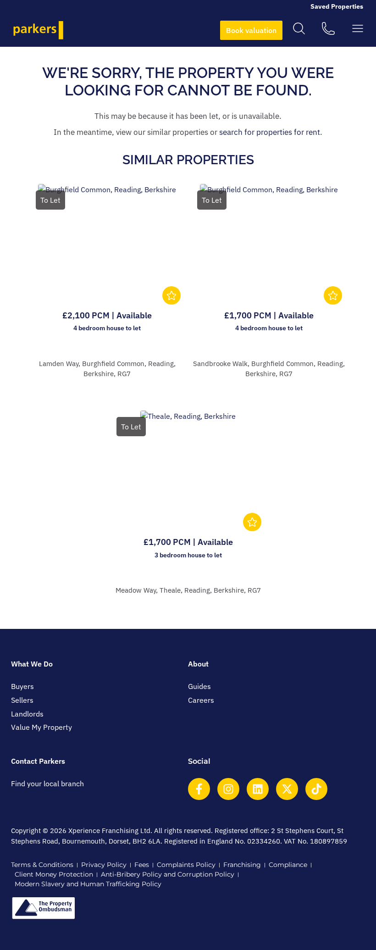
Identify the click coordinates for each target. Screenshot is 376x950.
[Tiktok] (316, 789)
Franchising (242, 865)
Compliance (288, 865)
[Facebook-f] (199, 789)
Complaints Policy (186, 865)
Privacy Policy (104, 865)
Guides (199, 686)
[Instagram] (228, 789)
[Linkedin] (258, 789)
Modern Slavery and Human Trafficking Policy (88, 884)
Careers (201, 700)
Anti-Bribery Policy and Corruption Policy (167, 874)
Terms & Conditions (42, 865)
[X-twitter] (287, 789)
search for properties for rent (269, 132)
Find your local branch (47, 783)
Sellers (22, 700)
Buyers (22, 686)
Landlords (27, 713)
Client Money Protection (54, 874)
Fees (141, 865)
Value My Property (41, 727)
